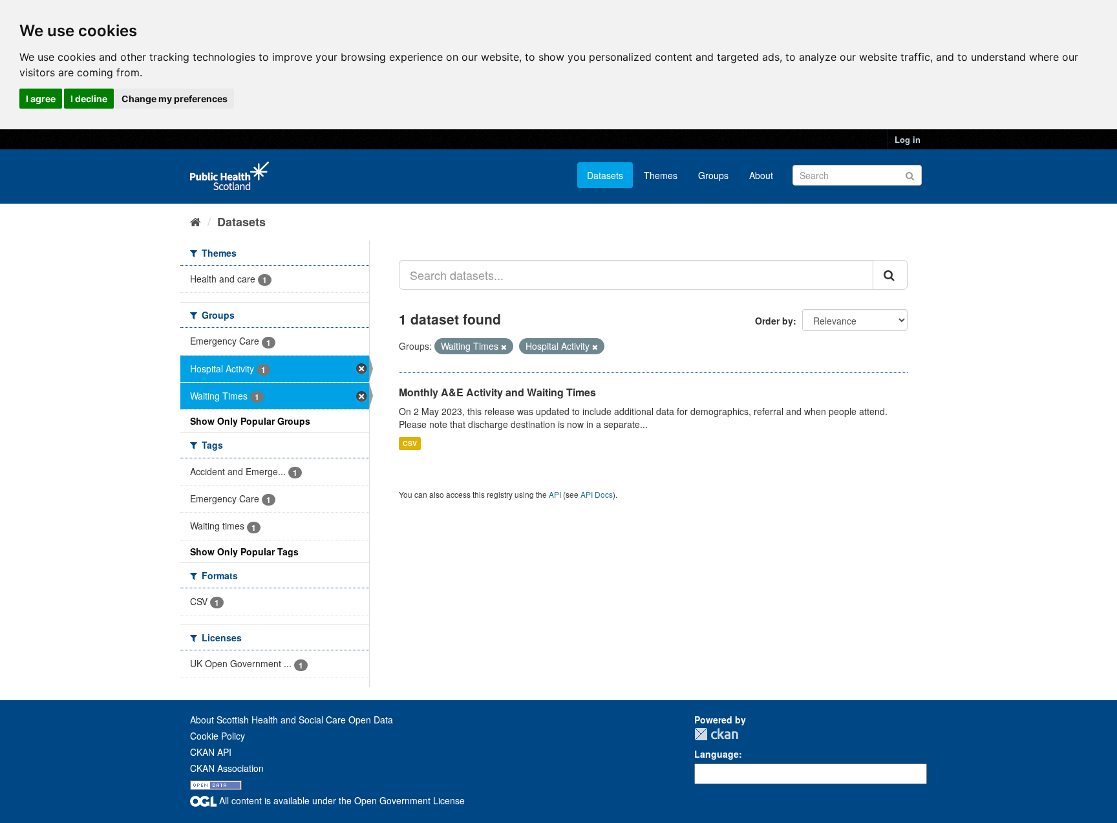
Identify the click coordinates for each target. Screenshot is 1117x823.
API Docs (596, 494)
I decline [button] (88, 98)
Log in (907, 139)
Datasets (605, 175)
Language (716, 753)
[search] (890, 275)
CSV (410, 443)
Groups (713, 175)
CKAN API (210, 751)
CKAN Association (227, 768)
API (555, 494)
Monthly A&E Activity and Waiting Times (497, 392)
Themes (660, 175)
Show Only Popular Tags (244, 551)
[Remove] (504, 346)
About (761, 175)
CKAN (716, 734)
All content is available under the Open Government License (341, 800)
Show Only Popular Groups (250, 420)
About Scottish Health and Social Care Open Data (291, 719)
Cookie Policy (217, 735)
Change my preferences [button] (175, 98)
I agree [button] (41, 98)
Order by (774, 320)
